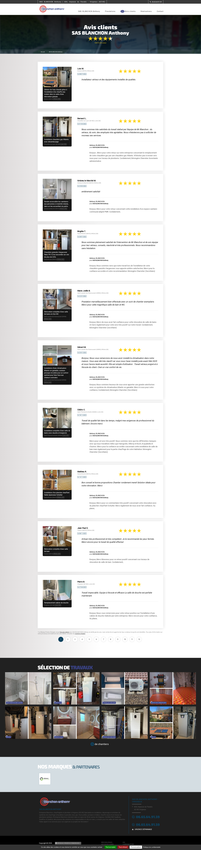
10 (125, 639)
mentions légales (80, 633)
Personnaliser (136, 847)
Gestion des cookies (107, 844)
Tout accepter (110, 847)
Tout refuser (123, 847)
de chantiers (102, 744)
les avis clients (64, 632)
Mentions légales (106, 842)
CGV (124, 842)
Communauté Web (128, 844)
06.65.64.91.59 (148, 817)
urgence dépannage (143, 829)
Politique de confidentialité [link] (151, 847)
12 (139, 639)
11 (132, 639)
